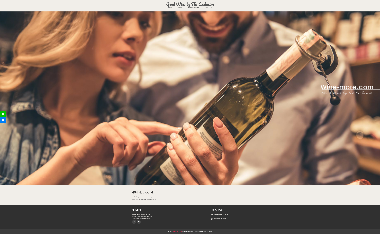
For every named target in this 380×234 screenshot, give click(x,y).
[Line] (3, 114)
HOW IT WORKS (193, 7)
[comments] (139, 222)
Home (170, 7)
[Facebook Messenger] (3, 120)
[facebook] (134, 222)
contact (208, 7)
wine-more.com (177, 231)
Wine (180, 7)
